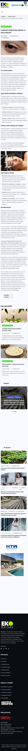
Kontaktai (4, 661)
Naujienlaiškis (5, 698)
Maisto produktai (6, 675)
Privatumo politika (6, 689)
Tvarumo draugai (6, 667)
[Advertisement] (14, 430)
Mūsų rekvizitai (5, 670)
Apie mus (4, 658)
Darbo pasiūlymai (6, 672)
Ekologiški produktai (6, 296)
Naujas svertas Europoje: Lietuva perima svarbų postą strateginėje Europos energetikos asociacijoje (14, 402)
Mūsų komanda (5, 664)
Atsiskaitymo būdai (6, 695)
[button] (11, 411)
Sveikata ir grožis (11, 16)
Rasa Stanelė (6, 333)
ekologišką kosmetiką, (21, 259)
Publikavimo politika (7, 692)
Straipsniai (3, 16)
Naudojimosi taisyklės (7, 686)
